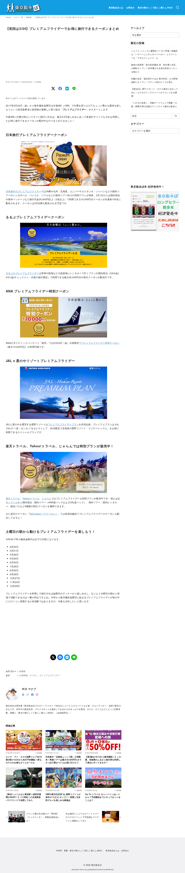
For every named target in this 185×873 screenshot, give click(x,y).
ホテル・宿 (18, 17)
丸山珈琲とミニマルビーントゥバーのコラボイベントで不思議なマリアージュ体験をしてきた (82, 817)
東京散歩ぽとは (116, 7)
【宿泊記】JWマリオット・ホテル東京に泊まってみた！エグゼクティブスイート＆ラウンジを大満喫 (154, 92)
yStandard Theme (78, 869)
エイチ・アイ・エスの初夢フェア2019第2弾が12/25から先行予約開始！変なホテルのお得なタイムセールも (24, 759)
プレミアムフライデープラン (63, 424)
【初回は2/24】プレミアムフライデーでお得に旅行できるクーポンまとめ (64, 17)
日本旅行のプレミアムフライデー (23, 191)
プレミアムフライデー (49, 675)
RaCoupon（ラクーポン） (43, 513)
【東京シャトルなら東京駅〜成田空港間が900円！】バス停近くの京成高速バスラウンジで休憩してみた (23, 797)
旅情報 (29, 17)
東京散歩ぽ (96, 864)
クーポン (33, 675)
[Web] (23, 694)
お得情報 (23, 675)
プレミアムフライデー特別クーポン (100, 343)
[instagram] (37, 694)
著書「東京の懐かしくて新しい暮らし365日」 (84, 850)
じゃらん (46, 498)
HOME (59, 850)
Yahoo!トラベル (30, 498)
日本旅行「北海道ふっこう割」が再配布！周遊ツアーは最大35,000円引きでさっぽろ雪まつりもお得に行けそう (63, 759)
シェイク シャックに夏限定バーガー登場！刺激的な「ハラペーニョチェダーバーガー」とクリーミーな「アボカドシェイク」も (154, 54)
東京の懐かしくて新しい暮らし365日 (155, 7)
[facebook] (32, 694)
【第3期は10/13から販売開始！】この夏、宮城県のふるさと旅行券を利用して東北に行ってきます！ (103, 759)
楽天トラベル (13, 498)
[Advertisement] (63, 55)
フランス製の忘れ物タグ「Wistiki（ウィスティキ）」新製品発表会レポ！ (42, 817)
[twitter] (27, 694)
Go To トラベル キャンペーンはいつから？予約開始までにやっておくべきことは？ (103, 797)
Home (8, 17)
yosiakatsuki (91, 869)
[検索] (177, 7)
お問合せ (130, 7)
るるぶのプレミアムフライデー (22, 273)
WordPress (110, 869)
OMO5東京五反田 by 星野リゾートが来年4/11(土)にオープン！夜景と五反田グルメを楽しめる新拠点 (63, 797)
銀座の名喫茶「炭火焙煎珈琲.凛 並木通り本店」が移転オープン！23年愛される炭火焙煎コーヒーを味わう (154, 68)
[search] (175, 115)
